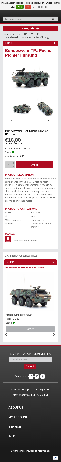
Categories (29, 28)
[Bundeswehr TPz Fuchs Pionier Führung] (22, 107)
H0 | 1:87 (28, 34)
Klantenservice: (31, 394)
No (28, 7)
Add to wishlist (13, 156)
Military (16, 34)
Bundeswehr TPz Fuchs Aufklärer (24, 267)
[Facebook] (31, 376)
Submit (30, 366)
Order (30, 329)
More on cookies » (41, 7)
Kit (38, 34)
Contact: (30, 389)
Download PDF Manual (26, 240)
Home (6, 34)
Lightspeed (45, 450)
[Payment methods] (55, 458)
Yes (20, 7)
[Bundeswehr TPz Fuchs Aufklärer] (30, 291)
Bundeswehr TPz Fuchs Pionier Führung (27, 37)
